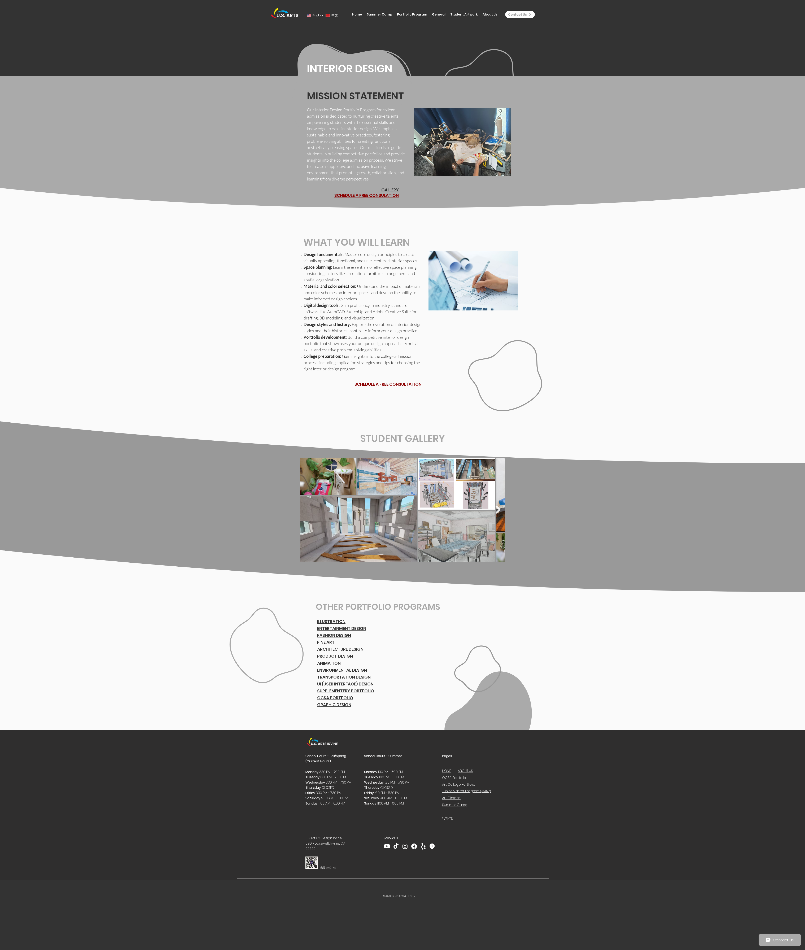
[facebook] (414, 846)
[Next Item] (498, 510)
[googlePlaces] (432, 846)
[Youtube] (387, 846)
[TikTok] (396, 846)
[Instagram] (405, 846)
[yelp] (423, 846)
